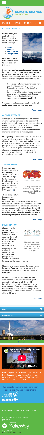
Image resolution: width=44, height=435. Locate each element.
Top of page (37, 110)
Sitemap (17, 410)
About (4, 410)
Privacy (28, 410)
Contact (10, 410)
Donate (34, 410)
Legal (23, 410)
